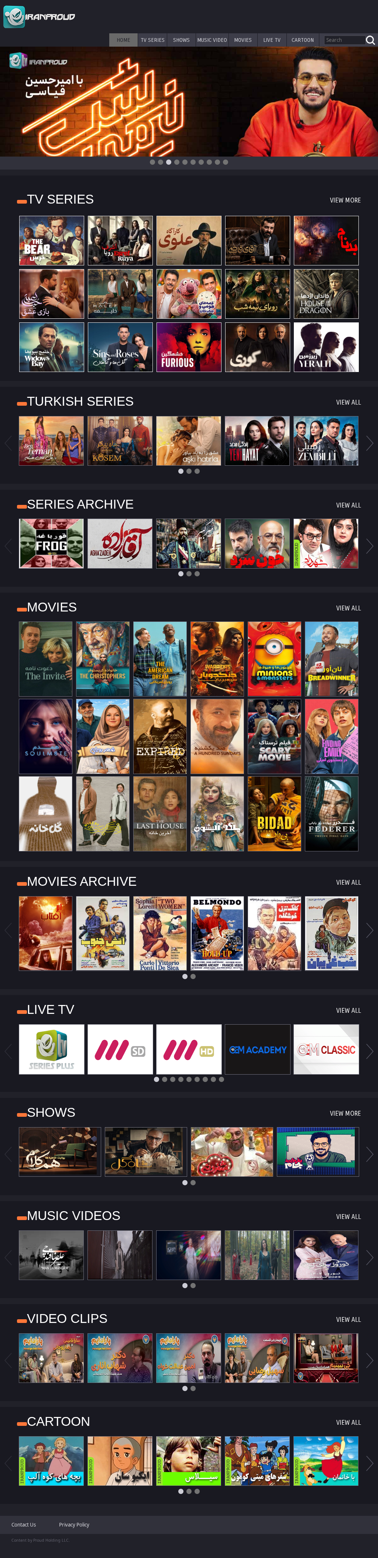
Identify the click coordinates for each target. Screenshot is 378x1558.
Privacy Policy (74, 1524)
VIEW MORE (345, 200)
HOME (123, 40)
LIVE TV (272, 40)
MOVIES (243, 40)
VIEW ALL (348, 402)
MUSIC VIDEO (212, 40)
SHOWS (181, 40)
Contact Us (23, 1524)
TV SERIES (153, 40)
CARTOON (303, 40)
